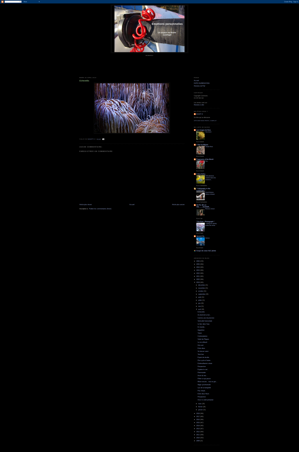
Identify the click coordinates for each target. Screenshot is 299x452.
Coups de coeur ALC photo (206, 251)
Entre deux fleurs (203, 394)
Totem (200, 333)
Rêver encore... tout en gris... (207, 381)
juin (199, 303)
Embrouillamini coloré (205, 363)
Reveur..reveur (210, 209)
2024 (198, 267)
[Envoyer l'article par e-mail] (103, 139)
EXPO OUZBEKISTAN (201, 83)
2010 (198, 438)
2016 (198, 419)
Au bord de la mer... (204, 315)
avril (199, 309)
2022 (198, 273)
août (200, 297)
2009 (198, 441)
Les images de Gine (203, 130)
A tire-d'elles (200, 174)
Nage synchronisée (204, 385)
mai (199, 306)
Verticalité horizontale (205, 321)
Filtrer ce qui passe (204, 378)
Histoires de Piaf (199, 86)
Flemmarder (202, 372)
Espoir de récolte (203, 357)
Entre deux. (201, 348)
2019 (198, 282)
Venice (207, 238)
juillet (200, 300)
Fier (206, 161)
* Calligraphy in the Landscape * (203, 189)
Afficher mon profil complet (205, 120)
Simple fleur (209, 146)
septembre (202, 294)
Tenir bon (201, 354)
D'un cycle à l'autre (204, 360)
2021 (198, 276)
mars (200, 404)
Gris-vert (200, 345)
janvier (200, 410)
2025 (198, 264)
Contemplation (202, 336)
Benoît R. (199, 114)
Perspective (202, 366)
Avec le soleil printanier (205, 400)
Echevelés (201, 312)
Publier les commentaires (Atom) (100, 209)
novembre (201, 288)
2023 (198, 270)
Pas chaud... (202, 391)
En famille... (202, 327)
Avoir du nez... (203, 375)
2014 (198, 425)
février (200, 407)
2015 (198, 422)
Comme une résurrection (206, 318)
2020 (198, 279)
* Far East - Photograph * (205, 221)
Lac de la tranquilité (204, 388)
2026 (198, 261)
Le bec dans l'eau (203, 324)
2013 (198, 428)
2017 (198, 416)
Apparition (201, 330)
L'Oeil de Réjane (202, 145)
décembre (201, 285)
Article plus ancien (178, 204)
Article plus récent (85, 204)
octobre (201, 291)
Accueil (131, 204)
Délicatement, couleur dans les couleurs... (210, 177)
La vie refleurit (202, 342)
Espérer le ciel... (203, 369)
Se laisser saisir (203, 351)
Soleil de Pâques (203, 339)
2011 (198, 435)
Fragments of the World (204, 159)
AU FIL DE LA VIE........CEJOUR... (203, 206)
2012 (198, 432)
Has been (208, 132)
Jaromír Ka (200, 236)
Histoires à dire (199, 105)
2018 (198, 413)
